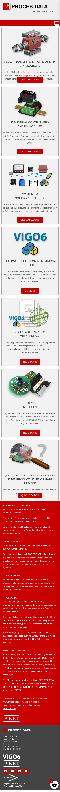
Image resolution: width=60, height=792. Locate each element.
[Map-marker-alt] (26, 771)
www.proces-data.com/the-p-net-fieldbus (21, 702)
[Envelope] (19, 771)
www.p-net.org (9, 708)
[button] (56, 23)
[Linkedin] (5, 771)
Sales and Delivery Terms (14, 786)
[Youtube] (12, 771)
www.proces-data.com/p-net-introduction (21, 705)
